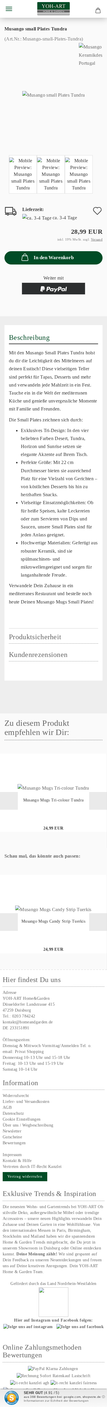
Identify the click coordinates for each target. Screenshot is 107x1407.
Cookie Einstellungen (21, 1119)
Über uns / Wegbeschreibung (28, 1125)
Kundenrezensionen (38, 654)
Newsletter (12, 1131)
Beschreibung (29, 337)
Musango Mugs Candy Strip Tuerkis (53, 921)
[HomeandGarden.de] (53, 9)
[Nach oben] (91, 1398)
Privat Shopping (29, 1051)
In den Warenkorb (54, 257)
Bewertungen (14, 1143)
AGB (7, 1107)
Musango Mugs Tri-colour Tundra (53, 800)
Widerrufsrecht (16, 1095)
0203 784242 (23, 1016)
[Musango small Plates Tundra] (53, 94)
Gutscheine (12, 1137)
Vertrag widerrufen (25, 1176)
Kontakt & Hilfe (17, 1160)
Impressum (12, 1155)
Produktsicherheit (35, 637)
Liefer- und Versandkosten (26, 1101)
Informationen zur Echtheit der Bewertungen (56, 1400)
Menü (9, 9)
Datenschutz (13, 1113)
